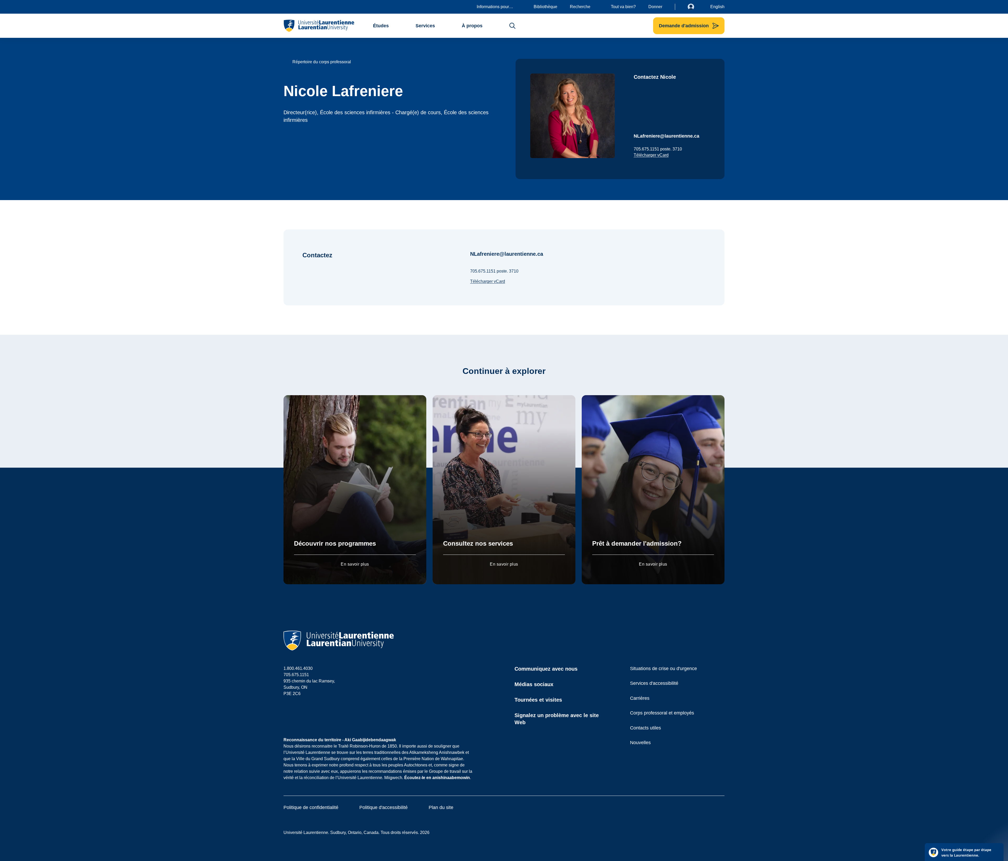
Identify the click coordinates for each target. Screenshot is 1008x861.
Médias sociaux (533, 684)
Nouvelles (640, 742)
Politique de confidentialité (311, 807)
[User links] (695, 7)
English (717, 6)
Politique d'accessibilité (383, 807)
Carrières (639, 698)
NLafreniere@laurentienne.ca (666, 136)
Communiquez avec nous (546, 669)
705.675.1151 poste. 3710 (658, 149)
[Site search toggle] (512, 26)
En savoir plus (355, 564)
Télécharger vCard (651, 155)
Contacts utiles (645, 727)
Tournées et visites (538, 700)
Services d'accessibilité (654, 683)
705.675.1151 (296, 674)
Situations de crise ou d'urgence (663, 668)
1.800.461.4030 (298, 668)
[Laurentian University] (319, 25)
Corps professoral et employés (662, 713)
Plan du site (441, 807)
